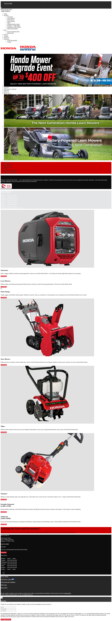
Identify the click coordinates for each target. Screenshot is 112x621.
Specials (6, 36)
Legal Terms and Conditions (8, 582)
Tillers (8, 22)
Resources (6, 39)
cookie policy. (67, 593)
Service (6, 34)
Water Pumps (10, 19)
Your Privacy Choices (6, 579)
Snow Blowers (11, 21)
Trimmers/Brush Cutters (13, 24)
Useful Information (12, 40)
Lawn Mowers (11, 18)
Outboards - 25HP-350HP (14, 27)
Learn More (4, 276)
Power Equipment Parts (13, 31)
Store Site (6, 5)
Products (6, 15)
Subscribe (3, 552)
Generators (10, 16)
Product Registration (12, 28)
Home (5, 14)
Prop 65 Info (4, 587)
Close (2, 619)
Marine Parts (10, 33)
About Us (6, 37)
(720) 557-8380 (8, 3)
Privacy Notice (4, 576)
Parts (5, 30)
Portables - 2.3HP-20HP (13, 25)
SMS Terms (4, 585)
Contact (9, 42)
